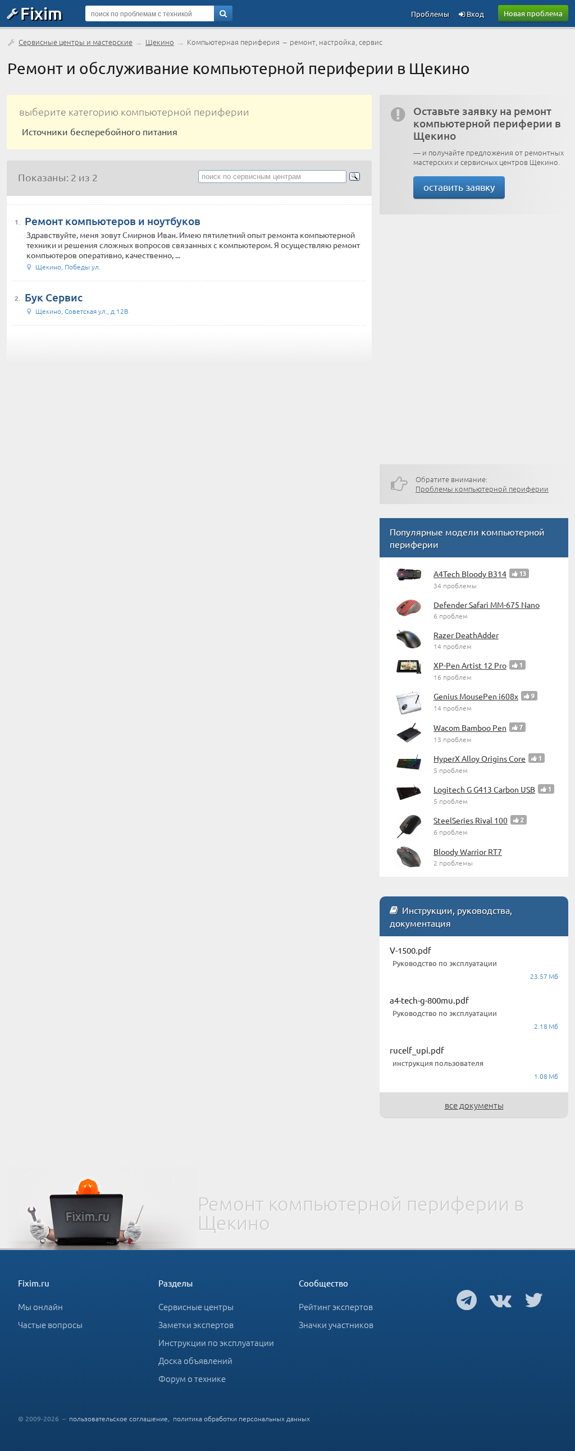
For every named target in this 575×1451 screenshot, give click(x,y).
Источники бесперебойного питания (99, 131)
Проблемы (430, 14)
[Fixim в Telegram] (467, 1299)
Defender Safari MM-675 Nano (486, 604)
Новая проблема (533, 13)
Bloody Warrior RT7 (467, 851)
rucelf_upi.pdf (417, 1050)
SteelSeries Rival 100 (470, 820)
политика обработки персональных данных (241, 1418)
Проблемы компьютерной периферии (482, 488)
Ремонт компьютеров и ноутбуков (112, 221)
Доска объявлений (195, 1360)
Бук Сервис (54, 297)
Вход (474, 14)
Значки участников (336, 1324)
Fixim (41, 13)
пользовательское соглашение (118, 1418)
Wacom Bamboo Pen (469, 727)
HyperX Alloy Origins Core (479, 758)
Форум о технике (192, 1378)
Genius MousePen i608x (475, 696)
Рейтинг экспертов (336, 1306)
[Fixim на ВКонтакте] (501, 1299)
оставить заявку (459, 187)
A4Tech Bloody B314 (469, 574)
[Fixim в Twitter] (533, 1299)
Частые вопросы (50, 1324)
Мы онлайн (40, 1306)
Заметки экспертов (196, 1324)
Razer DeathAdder (466, 635)
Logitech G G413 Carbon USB (484, 789)
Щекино (159, 41)
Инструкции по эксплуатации (216, 1342)
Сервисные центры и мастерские (76, 41)
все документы (474, 1105)
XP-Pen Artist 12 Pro (469, 665)
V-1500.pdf (410, 950)
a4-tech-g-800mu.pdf (429, 1000)
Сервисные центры (196, 1306)
